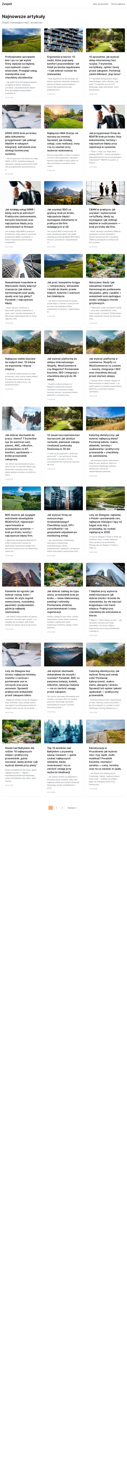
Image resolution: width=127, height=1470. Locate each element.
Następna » (72, 808)
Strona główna (118, 4)
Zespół (7, 4)
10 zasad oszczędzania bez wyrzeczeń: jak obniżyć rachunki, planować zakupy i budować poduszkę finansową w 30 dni (63, 442)
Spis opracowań (100, 4)
